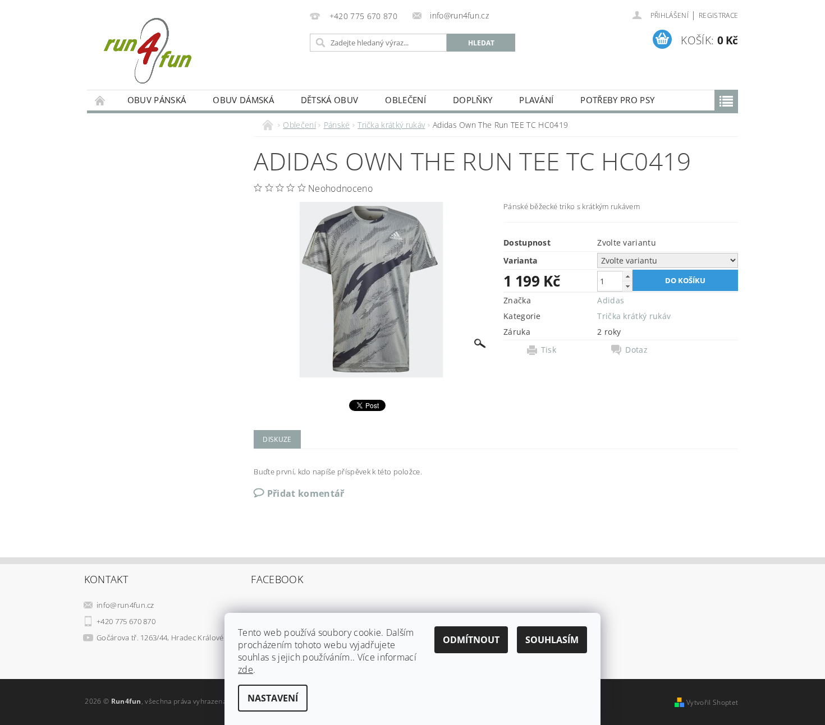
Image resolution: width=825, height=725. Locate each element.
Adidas (610, 300)
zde (245, 669)
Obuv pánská (156, 99)
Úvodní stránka (100, 100)
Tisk (548, 350)
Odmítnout (471, 640)
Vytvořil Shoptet (712, 702)
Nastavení (272, 698)
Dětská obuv (330, 99)
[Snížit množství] (627, 286)
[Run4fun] (147, 50)
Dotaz (636, 350)
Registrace (718, 15)
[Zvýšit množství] (627, 276)
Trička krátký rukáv (634, 316)
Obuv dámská (243, 99)
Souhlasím (552, 640)
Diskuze (277, 439)
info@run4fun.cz (125, 605)
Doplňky (472, 99)
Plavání (536, 99)
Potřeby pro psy (617, 99)
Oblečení (405, 99)
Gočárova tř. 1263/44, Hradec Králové (160, 637)
